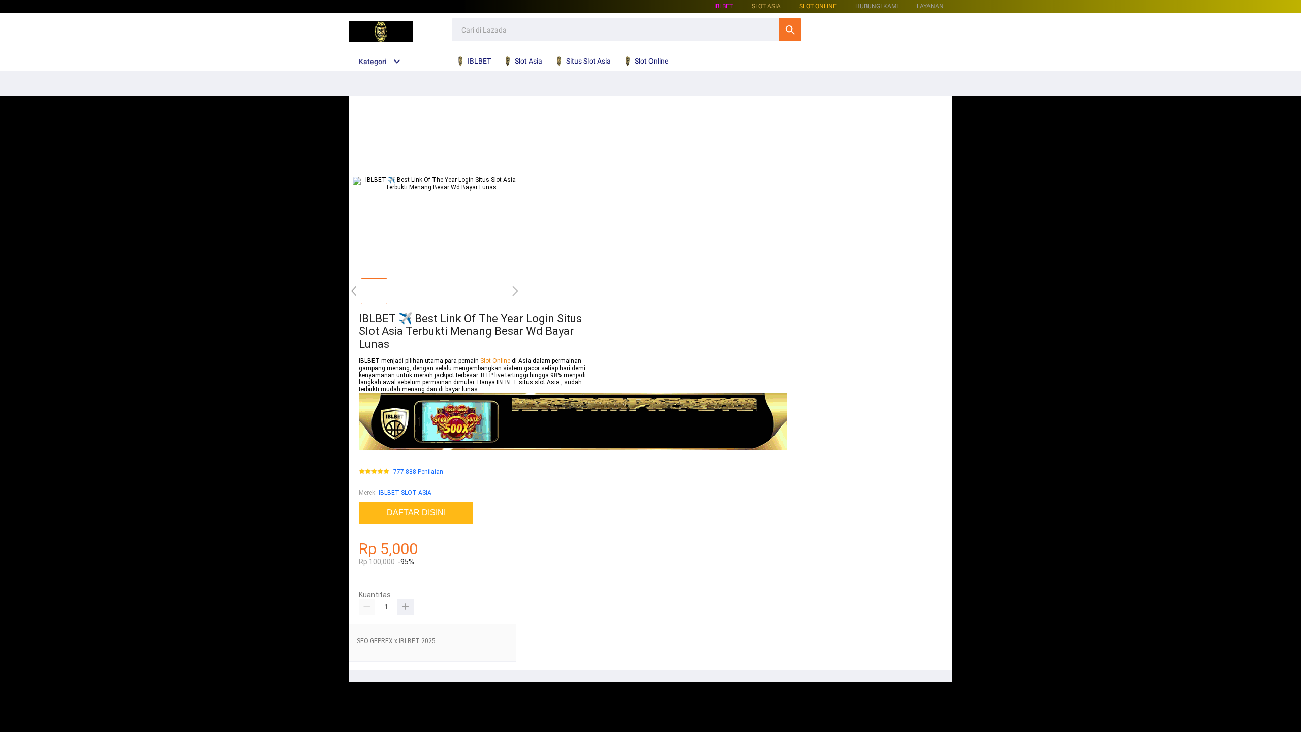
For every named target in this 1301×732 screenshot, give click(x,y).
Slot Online (818, 6)
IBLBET (723, 6)
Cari (790, 29)
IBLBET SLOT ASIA (405, 492)
